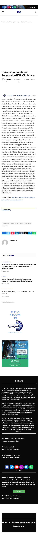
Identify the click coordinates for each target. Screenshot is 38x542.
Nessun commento (12, 82)
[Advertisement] (19, 45)
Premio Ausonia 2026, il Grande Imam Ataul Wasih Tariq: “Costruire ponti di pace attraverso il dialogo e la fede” (19, 266)
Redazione (9, 79)
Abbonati (32, 7)
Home (3, 22)
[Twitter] (12, 467)
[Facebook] (7, 467)
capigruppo (6, 223)
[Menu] (3, 12)
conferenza (14, 223)
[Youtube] (16, 467)
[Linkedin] (26, 467)
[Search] (35, 12)
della (21, 223)
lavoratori (28, 223)
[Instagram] (21, 467)
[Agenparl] (19, 12)
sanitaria (5, 226)
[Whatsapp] (31, 467)
